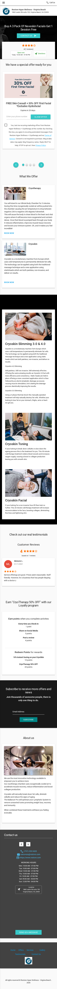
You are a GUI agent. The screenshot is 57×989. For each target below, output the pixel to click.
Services (30, 950)
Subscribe (28, 720)
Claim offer (40, 117)
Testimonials (20, 954)
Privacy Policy (41, 145)
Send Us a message (28, 932)
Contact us (28, 36)
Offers (21, 950)
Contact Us (36, 954)
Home (12, 950)
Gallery (42, 950)
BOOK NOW (9, 233)
